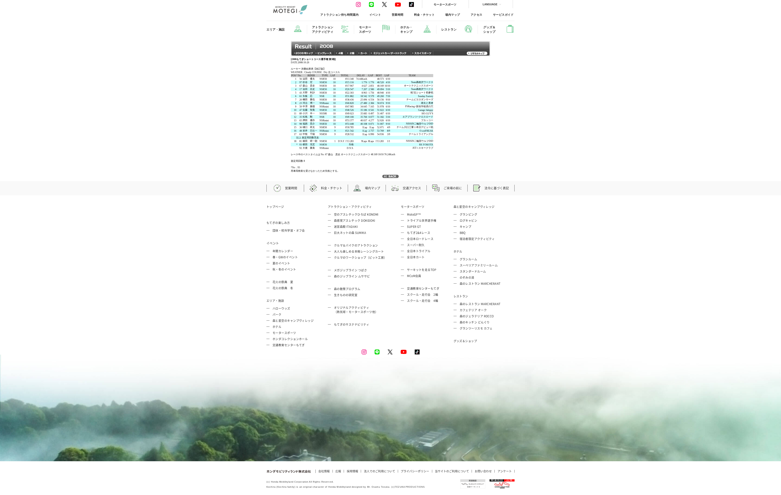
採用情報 (352, 471)
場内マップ (452, 14)
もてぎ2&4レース (418, 233)
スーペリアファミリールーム (479, 265)
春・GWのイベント (285, 257)
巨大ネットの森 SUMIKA (350, 233)
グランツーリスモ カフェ (476, 328)
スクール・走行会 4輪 (422, 300)
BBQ (463, 233)
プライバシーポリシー (415, 471)
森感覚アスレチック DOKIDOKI (354, 220)
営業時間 (398, 14)
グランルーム (468, 259)
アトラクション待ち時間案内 (339, 14)
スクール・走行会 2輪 (422, 294)
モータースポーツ (445, 4)
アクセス (476, 14)
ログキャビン (468, 220)
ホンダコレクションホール (290, 339)
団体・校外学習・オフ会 (289, 230)
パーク (277, 314)
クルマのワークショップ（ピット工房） (360, 257)
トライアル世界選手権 (421, 220)
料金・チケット (424, 14)
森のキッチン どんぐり (475, 322)
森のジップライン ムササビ (352, 276)
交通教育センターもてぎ (289, 345)
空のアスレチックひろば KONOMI (356, 214)
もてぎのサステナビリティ (351, 324)
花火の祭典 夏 (283, 282)
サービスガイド (503, 14)
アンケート (504, 471)
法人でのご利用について (379, 471)
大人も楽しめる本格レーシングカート (359, 251)
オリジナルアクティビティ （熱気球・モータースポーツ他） (356, 309)
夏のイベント (281, 263)
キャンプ (465, 226)
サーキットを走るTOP (421, 270)
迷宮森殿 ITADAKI (346, 226)
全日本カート (416, 257)
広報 (338, 471)
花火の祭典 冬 (283, 288)
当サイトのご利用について (452, 471)
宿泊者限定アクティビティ (477, 239)
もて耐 (284, 164)
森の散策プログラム (347, 289)
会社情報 (324, 471)
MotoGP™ (414, 214)
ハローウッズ (281, 308)
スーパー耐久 (416, 245)
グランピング (468, 214)
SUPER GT (414, 226)
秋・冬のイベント (284, 269)
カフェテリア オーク (473, 310)
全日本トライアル (419, 251)
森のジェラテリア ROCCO (477, 316)
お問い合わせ (483, 471)
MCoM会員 (414, 276)
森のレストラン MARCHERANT (480, 283)
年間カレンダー (283, 251)
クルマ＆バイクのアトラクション (356, 245)
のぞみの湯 (467, 277)
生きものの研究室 (346, 295)
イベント (375, 14)
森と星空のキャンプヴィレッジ (293, 320)
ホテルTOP (286, 75)
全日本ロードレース (420, 239)
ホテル (277, 327)
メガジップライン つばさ (350, 270)
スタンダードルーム (473, 271)
